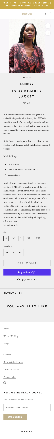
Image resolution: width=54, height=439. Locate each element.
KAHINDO (27, 84)
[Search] (45, 14)
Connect (7, 354)
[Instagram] (4, 382)
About (6, 328)
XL (29, 238)
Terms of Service (11, 369)
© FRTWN (27, 432)
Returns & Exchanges (13, 362)
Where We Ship (10, 336)
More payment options (27, 279)
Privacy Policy (9, 377)
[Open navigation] (4, 14)
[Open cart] (50, 14)
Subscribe (15, 417)
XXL (38, 238)
